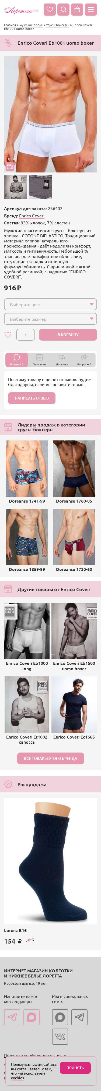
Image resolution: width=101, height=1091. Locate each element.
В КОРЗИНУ (68, 334)
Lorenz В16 (15, 930)
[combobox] (50, 304)
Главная (10, 25)
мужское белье (31, 25)
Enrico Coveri (31, 215)
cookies (17, 1077)
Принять (75, 1067)
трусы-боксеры (57, 25)
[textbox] (46, 304)
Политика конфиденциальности (35, 1055)
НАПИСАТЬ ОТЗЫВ (32, 398)
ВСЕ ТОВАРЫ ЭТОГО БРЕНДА (50, 758)
